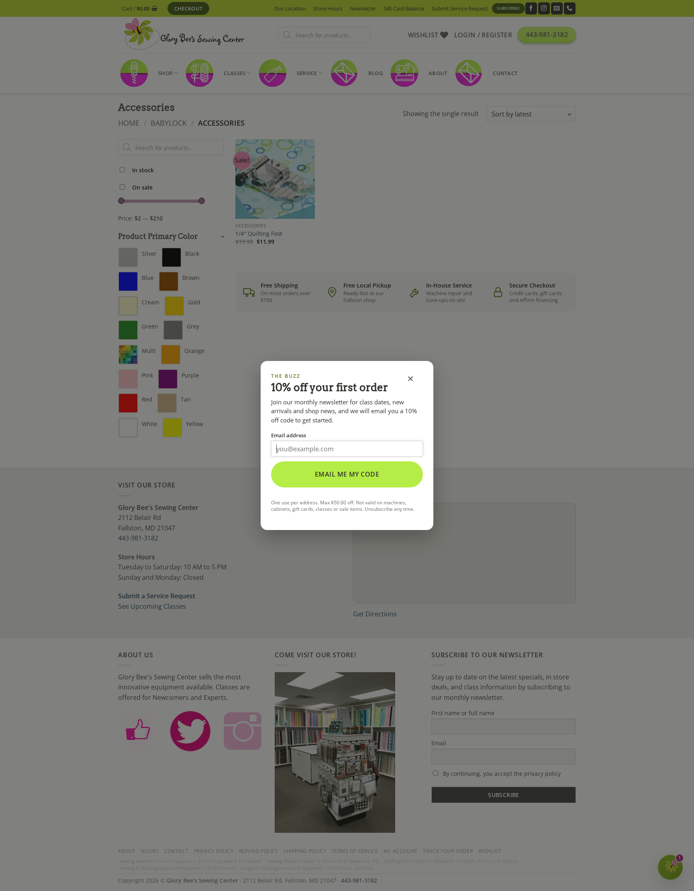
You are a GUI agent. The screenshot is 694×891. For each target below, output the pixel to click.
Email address (288, 435)
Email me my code (347, 474)
